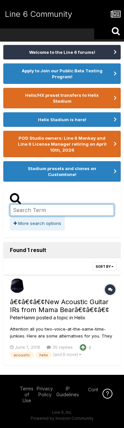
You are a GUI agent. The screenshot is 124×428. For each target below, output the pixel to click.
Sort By (103, 266)
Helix (79, 317)
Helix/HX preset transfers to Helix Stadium (62, 98)
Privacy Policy (45, 391)
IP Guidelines (67, 391)
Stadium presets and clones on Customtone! (62, 171)
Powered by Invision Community (62, 418)
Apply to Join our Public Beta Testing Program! (62, 73)
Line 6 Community (38, 14)
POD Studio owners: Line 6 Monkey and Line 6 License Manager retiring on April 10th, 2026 (62, 144)
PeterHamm (22, 317)
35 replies (62, 347)
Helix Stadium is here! (62, 119)
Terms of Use (26, 394)
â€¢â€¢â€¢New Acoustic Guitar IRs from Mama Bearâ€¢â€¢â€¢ (59, 306)
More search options (39, 223)
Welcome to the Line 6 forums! (62, 52)
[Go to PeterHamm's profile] (17, 285)
